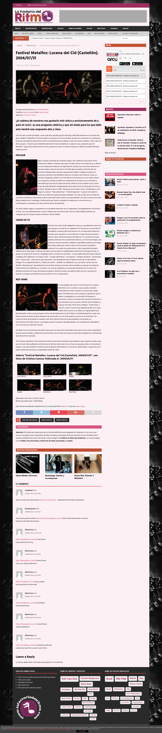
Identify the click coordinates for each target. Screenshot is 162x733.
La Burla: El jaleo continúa (127, 205)
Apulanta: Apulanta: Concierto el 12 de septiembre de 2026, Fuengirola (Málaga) (132, 130)
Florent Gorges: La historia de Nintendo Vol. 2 (128, 231)
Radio (125, 28)
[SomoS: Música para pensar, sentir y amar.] (110, 182)
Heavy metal (43, 112)
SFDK (90, 694)
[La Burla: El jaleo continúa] (110, 208)
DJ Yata (76, 698)
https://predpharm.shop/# (26, 645)
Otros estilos (113, 33)
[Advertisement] (105, 16)
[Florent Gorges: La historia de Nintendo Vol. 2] (110, 233)
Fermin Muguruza (90, 678)
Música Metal (28, 112)
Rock (16, 33)
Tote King (93, 715)
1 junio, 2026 (122, 276)
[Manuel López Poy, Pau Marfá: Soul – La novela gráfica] (110, 195)
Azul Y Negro (88, 711)
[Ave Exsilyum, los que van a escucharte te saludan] (110, 274)
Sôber (85, 698)
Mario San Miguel (88, 703)
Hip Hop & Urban (28, 33)
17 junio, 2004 (23, 65)
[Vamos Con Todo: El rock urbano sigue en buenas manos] (110, 261)
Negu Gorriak (66, 698)
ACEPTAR (82, 731)
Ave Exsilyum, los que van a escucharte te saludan (128, 272)
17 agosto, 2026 (123, 197)
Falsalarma (78, 707)
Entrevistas (31, 28)
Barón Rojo (86, 684)
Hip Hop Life (79, 689)
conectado (37, 662)
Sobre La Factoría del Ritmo (36, 5)
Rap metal (116, 710)
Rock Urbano (136, 706)
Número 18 (65, 406)
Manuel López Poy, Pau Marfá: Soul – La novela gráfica (131, 193)
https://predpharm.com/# (26, 539)
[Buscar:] (133, 38)
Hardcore (115, 698)
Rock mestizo (125, 702)
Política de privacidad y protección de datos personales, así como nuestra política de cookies (38, 729)
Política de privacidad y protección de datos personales (36, 677)
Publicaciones (75, 28)
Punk (108, 689)
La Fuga (92, 698)
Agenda (114, 28)
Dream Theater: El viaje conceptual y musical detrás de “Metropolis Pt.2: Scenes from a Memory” (131, 246)
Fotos (89, 28)
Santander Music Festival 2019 (79, 715)
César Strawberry (90, 707)
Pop (89, 33)
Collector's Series (67, 707)
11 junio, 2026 (123, 264)
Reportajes (47, 28)
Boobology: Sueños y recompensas (54, 477)
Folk (137, 698)
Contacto (18, 5)
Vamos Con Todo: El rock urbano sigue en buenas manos (130, 259)
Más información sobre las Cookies (29, 687)
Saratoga (93, 719)
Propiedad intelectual (25, 682)
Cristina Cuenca (30, 115)
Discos (60, 28)
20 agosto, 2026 (123, 185)
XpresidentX (93, 689)
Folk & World (99, 33)
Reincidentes (65, 715)
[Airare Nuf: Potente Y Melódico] (88, 463)
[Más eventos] (110, 152)
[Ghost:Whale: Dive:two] (29, 463)
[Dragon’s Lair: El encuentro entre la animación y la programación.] (110, 220)
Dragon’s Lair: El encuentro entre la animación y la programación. (131, 219)
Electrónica (79, 33)
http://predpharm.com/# (26, 603)
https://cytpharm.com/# (25, 581)
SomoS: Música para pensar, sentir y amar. (131, 180)
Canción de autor (138, 702)
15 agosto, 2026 (123, 208)
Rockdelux (66, 689)
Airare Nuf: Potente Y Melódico (84, 477)
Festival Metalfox (42, 109)
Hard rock (133, 710)
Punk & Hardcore (52, 33)
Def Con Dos (69, 679)
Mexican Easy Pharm (48, 500)
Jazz (107, 698)
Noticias (101, 28)
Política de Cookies (24, 680)
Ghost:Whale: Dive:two (26, 475)
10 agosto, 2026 (123, 223)
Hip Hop (121, 679)
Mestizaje (125, 710)
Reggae (108, 710)
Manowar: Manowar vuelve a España (129, 116)
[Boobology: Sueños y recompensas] (58, 463)
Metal (40, 33)
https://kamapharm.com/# (26, 624)
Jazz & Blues (66, 33)
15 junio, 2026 (123, 251)
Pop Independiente (127, 698)
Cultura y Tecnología (130, 33)
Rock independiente (133, 693)
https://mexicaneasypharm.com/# (49, 518)
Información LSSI (23, 685)
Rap (141, 678)
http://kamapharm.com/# (26, 560)
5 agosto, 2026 (123, 236)
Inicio (17, 28)
